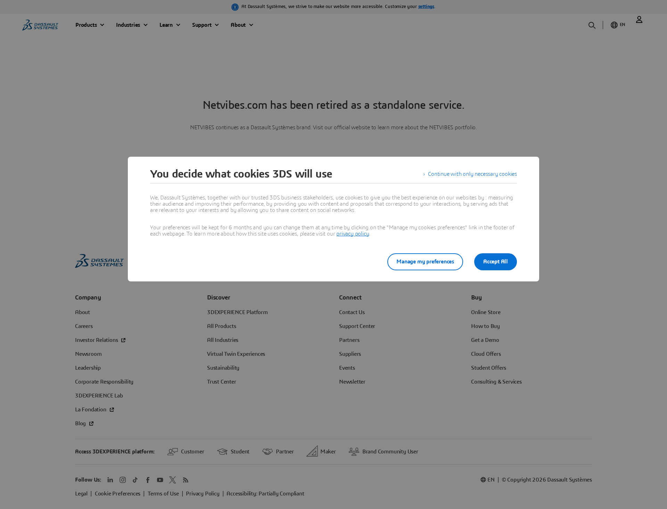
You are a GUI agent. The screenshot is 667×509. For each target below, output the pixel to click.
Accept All (495, 261)
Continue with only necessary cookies (472, 174)
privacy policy (352, 234)
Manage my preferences (425, 261)
